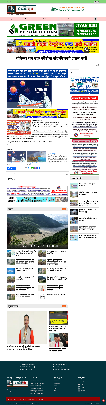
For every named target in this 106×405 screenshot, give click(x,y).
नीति (55, 388)
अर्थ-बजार (62, 19)
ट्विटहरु (82, 387)
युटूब (82, 384)
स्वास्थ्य (37, 19)
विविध (80, 19)
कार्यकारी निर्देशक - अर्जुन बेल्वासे (37, 383)
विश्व (69, 19)
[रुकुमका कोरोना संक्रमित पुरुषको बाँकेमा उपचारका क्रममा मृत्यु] (58, 157)
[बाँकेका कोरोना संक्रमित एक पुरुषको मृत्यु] (16, 156)
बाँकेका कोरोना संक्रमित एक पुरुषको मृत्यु (14, 163)
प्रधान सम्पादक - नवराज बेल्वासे (36, 388)
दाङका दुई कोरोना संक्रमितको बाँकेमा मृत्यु (35, 163)
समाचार (17, 19)
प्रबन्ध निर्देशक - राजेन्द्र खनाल (36, 381)
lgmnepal (97, 403)
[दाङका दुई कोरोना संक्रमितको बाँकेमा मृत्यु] (36, 156)
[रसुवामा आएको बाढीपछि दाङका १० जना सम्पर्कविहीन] (37, 231)
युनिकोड (10, 2)
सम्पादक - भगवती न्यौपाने (35, 386)
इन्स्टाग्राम (83, 391)
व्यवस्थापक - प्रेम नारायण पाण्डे (36, 393)
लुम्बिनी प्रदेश (45, 19)
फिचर (31, 19)
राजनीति (24, 19)
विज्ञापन (55, 386)
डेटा (55, 391)
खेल (74, 19)
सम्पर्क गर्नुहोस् (57, 383)
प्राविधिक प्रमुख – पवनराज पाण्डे (36, 391)
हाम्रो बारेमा (56, 381)
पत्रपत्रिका (54, 19)
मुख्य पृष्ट (10, 19)
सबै (63, 209)
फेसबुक (82, 381)
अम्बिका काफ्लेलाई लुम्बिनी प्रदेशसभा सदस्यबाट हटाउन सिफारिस (23, 347)
